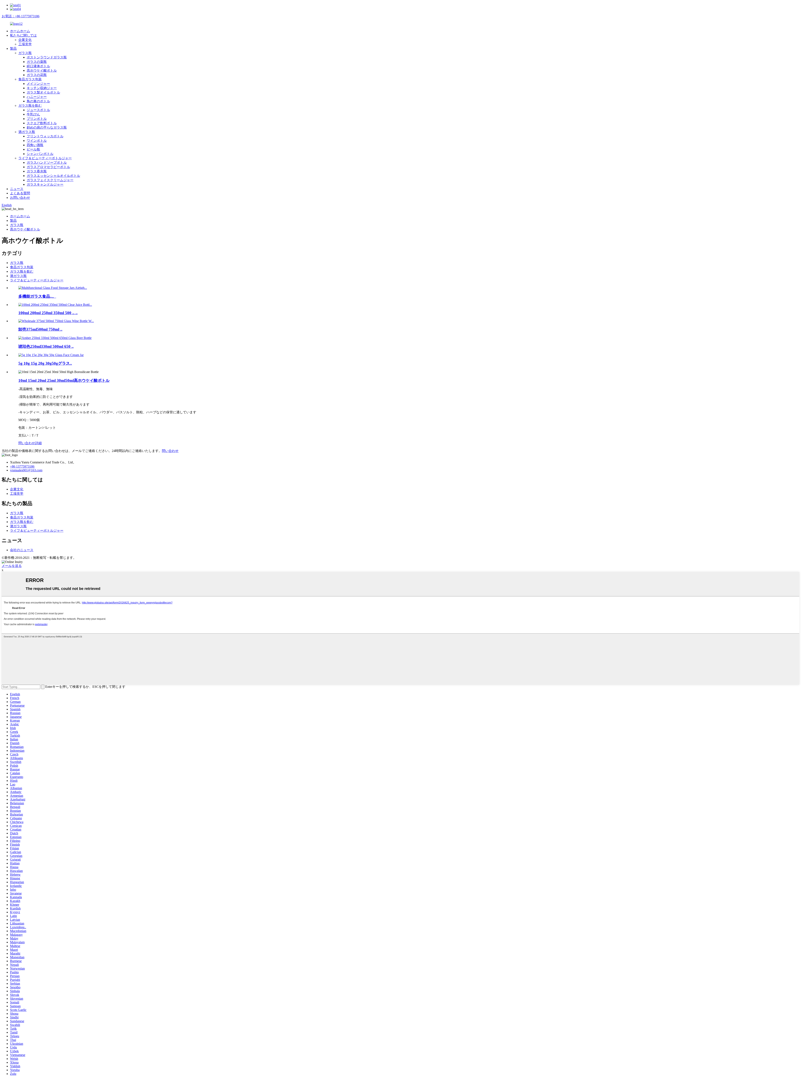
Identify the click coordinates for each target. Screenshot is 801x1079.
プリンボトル (37, 118)
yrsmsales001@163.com (26, 470)
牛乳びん (33, 114)
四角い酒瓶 (35, 145)
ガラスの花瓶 (37, 75)
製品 (13, 48)
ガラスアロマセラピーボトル (48, 167)
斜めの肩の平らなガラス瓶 (47, 127)
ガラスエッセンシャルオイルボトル (53, 175)
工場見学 (25, 44)
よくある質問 (20, 193)
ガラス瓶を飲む (30, 105)
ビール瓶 (33, 149)
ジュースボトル (38, 110)
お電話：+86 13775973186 (20, 16)
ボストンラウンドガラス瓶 (47, 57)
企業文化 (25, 40)
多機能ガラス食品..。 (37, 296)
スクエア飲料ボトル (42, 123)
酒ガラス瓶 (26, 132)
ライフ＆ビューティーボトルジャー (45, 158)
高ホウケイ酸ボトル (42, 70)
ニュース (16, 189)
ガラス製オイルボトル (43, 92)
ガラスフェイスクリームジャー (50, 180)
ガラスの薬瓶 (37, 61)
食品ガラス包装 (30, 79)
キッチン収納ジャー (42, 88)
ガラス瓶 (25, 53)
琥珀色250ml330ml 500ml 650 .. (46, 346)
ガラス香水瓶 (37, 171)
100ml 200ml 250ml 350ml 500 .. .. (48, 313)
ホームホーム (20, 31)
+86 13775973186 (22, 466)
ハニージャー (37, 97)
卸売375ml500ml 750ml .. (40, 329)
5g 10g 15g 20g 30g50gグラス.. (45, 363)
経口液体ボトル (38, 66)
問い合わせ (26, 443)
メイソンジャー (38, 83)
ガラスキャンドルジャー (45, 184)
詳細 (38, 443)
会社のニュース (21, 550)
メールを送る (12, 566)
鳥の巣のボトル (38, 101)
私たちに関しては (23, 35)
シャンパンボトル (40, 154)
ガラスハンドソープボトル (47, 162)
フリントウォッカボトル (45, 136)
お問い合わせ (20, 197)
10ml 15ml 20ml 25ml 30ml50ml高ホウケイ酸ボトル (64, 380)
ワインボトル (37, 140)
